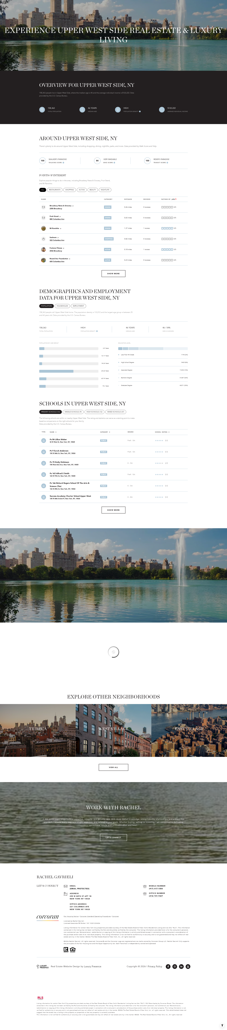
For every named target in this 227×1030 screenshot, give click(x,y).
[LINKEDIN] (181, 966)
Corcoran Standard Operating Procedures (95, 916)
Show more (113, 273)
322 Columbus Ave (57, 240)
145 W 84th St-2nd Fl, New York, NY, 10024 (65, 498)
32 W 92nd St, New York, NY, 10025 (62, 442)
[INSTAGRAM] (174, 966)
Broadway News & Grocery (60, 205)
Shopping (70, 190)
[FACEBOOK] (168, 966)
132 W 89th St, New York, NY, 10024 (62, 489)
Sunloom (53, 237)
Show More (113, 510)
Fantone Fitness (56, 248)
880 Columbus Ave (57, 219)
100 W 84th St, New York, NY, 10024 (62, 453)
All (43, 190)
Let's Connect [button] (113, 837)
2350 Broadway (56, 208)
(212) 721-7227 (156, 895)
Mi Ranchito (54, 228)
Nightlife (106, 190)
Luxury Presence (92, 966)
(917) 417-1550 (156, 888)
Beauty (94, 190)
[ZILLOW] (188, 966)
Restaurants (55, 190)
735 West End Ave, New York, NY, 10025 (64, 464)
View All (113, 767)
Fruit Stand (54, 216)
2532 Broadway (56, 250)
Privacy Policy (155, 966)
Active (83, 190)
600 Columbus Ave (57, 261)
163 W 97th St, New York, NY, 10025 (62, 476)
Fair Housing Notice (71, 916)
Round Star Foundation (59, 258)
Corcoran (115, 916)
